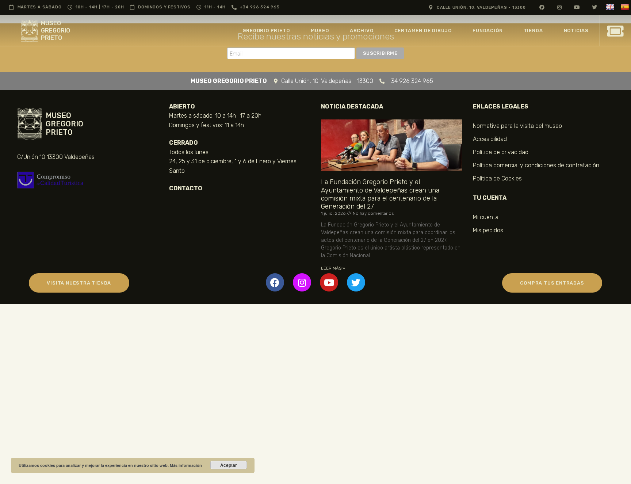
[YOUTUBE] (577, 7)
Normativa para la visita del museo (517, 125)
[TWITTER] (595, 7)
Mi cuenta (485, 217)
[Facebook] (275, 282)
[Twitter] (356, 282)
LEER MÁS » (333, 268)
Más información (186, 465)
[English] (611, 7)
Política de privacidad (500, 152)
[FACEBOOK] (542, 7)
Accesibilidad (490, 139)
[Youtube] (329, 282)
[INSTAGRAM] (559, 7)
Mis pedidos (488, 230)
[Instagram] (302, 282)
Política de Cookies (497, 178)
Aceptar (228, 465)
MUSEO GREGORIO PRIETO (55, 30)
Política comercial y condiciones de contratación (536, 165)
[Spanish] (625, 7)
